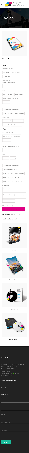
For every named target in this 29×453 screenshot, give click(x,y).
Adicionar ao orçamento (13, 209)
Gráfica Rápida (20, 214)
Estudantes (13, 214)
